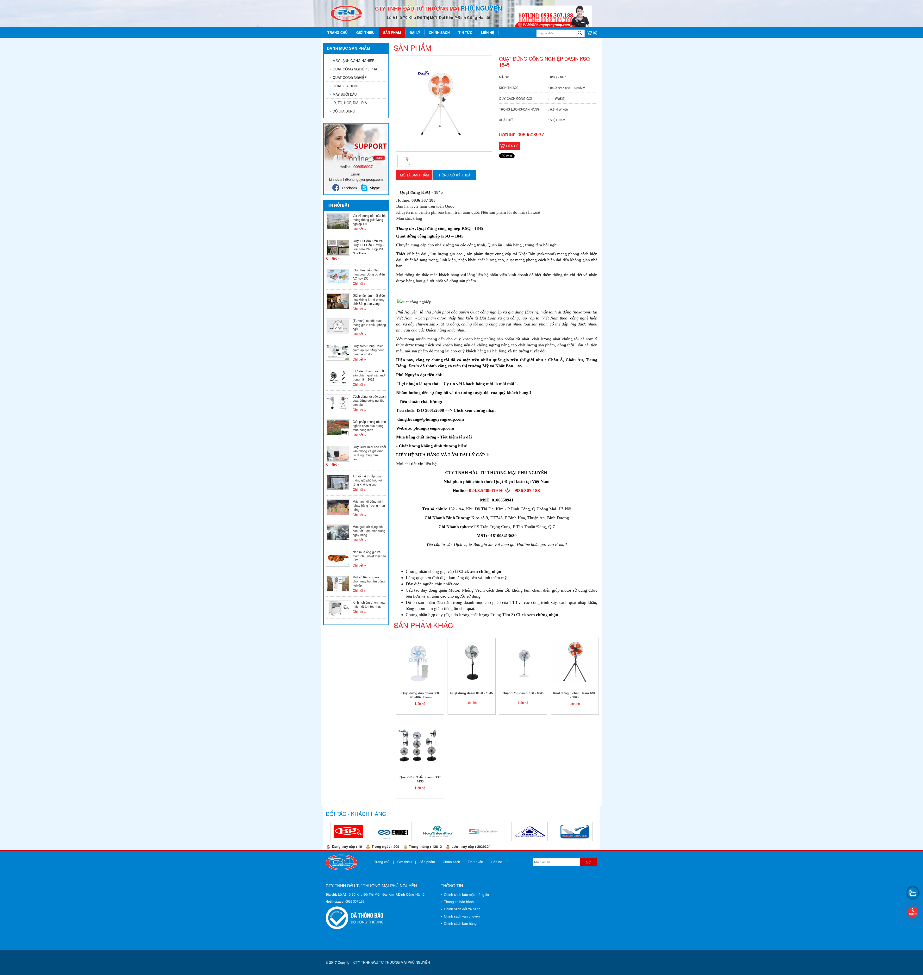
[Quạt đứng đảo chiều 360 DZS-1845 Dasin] (420, 661)
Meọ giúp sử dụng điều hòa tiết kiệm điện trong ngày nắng (369, 530)
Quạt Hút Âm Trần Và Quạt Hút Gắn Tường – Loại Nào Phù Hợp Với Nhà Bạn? (368, 246)
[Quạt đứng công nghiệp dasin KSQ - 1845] (407, 160)
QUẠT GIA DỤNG (344, 85)
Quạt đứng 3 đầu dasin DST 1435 (420, 779)
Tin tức (465, 32)
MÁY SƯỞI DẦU (343, 94)
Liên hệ (487, 32)
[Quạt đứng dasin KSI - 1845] (523, 661)
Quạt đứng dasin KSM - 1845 (471, 693)
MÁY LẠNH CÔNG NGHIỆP (352, 60)
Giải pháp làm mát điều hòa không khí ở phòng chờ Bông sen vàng (369, 299)
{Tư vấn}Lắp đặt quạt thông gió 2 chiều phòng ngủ (369, 324)
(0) (594, 32)
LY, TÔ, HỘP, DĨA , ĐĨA (348, 102)
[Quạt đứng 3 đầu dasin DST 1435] (420, 745)
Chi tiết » (359, 228)
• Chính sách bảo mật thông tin (465, 894)
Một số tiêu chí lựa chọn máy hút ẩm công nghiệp (369, 581)
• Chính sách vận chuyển (460, 916)
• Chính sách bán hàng (459, 923)
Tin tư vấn (475, 861)
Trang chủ (337, 32)
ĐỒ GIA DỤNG (342, 111)
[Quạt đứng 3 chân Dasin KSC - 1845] (574, 661)
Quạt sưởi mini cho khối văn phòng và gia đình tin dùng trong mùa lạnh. (369, 452)
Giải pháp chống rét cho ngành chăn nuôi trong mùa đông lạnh (369, 425)
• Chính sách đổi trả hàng (460, 908)
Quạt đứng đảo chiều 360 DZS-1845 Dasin (420, 695)
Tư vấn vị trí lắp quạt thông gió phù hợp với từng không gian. (367, 480)
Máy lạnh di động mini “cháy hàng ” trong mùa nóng (369, 505)
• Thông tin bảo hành (457, 901)
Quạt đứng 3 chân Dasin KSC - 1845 (574, 695)
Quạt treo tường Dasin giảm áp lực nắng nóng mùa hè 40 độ (368, 350)
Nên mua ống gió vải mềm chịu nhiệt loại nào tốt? (369, 556)
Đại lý (415, 32)
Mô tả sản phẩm (414, 175)
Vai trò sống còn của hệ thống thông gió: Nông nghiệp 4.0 (369, 219)
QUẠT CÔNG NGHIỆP (348, 77)
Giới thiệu (365, 32)
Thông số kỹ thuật (454, 175)
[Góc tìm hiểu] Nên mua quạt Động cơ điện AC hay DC (369, 274)
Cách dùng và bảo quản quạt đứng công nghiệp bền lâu (369, 400)
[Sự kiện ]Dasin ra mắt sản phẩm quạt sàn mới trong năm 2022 (369, 375)
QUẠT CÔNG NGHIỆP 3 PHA (353, 69)
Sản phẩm (392, 32)
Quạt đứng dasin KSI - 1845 (523, 693)
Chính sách (439, 32)
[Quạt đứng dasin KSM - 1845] (471, 661)
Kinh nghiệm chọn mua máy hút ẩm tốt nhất (369, 604)
